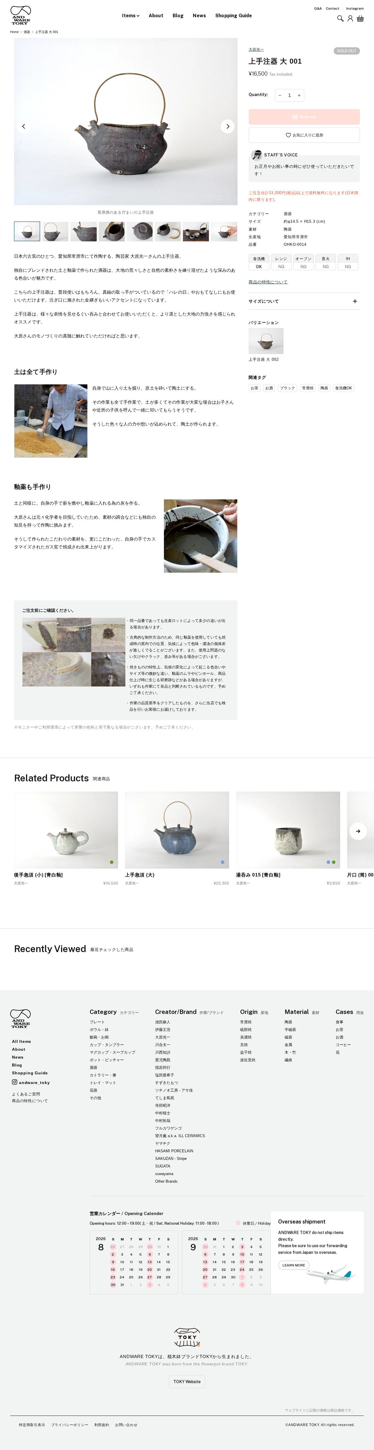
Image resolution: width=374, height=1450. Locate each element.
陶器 (324, 388)
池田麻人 (162, 1022)
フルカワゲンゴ (168, 1128)
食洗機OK (343, 388)
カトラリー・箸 (103, 1075)
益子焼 (246, 1052)
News (199, 15)
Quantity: (258, 94)
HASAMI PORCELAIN (174, 1151)
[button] (340, 18)
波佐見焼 (247, 1060)
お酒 (269, 388)
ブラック (287, 388)
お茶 (254, 388)
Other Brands (166, 1181)
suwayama (164, 1174)
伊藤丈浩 (162, 1029)
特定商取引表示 (32, 1425)
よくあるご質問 (26, 1094)
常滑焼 (308, 388)
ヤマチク (162, 1143)
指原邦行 (162, 1067)
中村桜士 (162, 1113)
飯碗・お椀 (99, 1037)
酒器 (27, 32)
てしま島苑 (164, 1098)
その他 (95, 1098)
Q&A (318, 8)
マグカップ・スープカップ (112, 1052)
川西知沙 (162, 1052)
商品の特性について (268, 282)
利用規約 (101, 1425)
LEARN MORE (294, 1265)
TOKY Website (187, 1381)
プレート (97, 1022)
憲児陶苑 (162, 1060)
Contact (332, 8)
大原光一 (256, 49)
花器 (93, 1090)
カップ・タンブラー (107, 1045)
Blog (178, 15)
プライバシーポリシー (70, 1425)
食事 (339, 1022)
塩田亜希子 (164, 1075)
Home (14, 32)
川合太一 (162, 1045)
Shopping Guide (233, 15)
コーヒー (343, 1045)
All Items (21, 1041)
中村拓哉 (162, 1120)
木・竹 (290, 1052)
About (156, 15)
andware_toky (34, 1082)
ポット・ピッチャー (107, 1060)
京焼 (244, 1045)
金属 (288, 1045)
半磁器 (290, 1029)
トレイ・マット (103, 1082)
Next (228, 126)
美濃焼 (246, 1037)
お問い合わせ (126, 1425)
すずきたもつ (166, 1082)
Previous (24, 126)
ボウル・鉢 (99, 1029)
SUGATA (162, 1166)
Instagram (355, 8)
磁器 (288, 1037)
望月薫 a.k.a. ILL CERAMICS (180, 1136)
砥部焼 (246, 1029)
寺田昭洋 (162, 1105)
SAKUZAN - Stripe (171, 1158)
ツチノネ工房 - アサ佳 (174, 1090)
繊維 (288, 1060)
